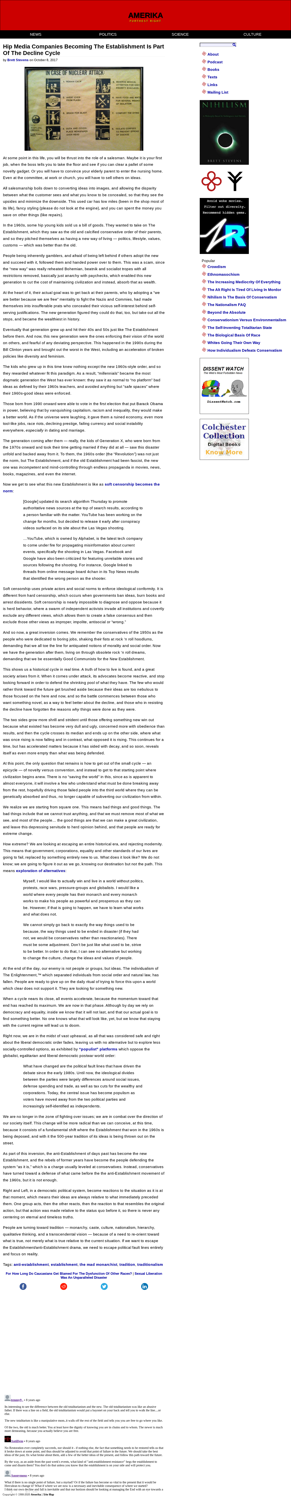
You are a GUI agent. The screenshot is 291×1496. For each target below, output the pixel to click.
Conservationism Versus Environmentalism (246, 320)
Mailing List (217, 92)
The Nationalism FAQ (226, 305)
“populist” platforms (98, 1049)
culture (252, 34)
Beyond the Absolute (226, 312)
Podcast (215, 62)
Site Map (48, 1494)
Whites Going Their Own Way (233, 343)
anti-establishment (31, 1264)
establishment (64, 1264)
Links (212, 85)
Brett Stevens (18, 60)
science (180, 34)
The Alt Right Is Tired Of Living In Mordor (244, 290)
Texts (212, 77)
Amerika (36, 1494)
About (213, 54)
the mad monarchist (98, 1264)
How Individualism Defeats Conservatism (244, 350)
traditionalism (150, 1264)
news (35, 34)
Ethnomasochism (223, 274)
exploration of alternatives (40, 871)
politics (108, 34)
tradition (127, 1264)
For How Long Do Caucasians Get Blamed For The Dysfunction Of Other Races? (69, 1273)
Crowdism (216, 267)
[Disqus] (84, 1340)
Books (213, 69)
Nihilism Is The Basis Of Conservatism (242, 297)
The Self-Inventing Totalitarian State (239, 328)
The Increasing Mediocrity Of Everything (244, 282)
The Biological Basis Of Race (233, 335)
